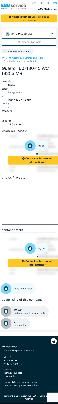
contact (8, 369)
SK (41, 3)
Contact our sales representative (30, 18)
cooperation (10, 376)
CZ (34, 3)
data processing (12, 385)
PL (48, 3)
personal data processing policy (20, 382)
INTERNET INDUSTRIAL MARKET (14, 8)
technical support (13, 372)
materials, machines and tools (27, 57)
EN (55, 3)
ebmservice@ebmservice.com (19, 350)
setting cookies (31, 385)
